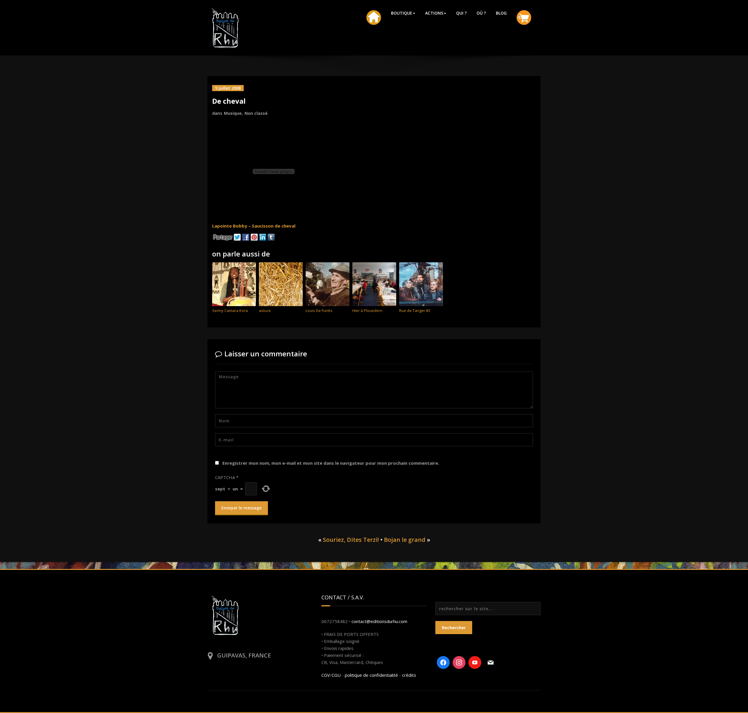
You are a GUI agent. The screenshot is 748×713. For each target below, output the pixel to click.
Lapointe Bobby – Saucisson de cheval (253, 226)
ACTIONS (434, 13)
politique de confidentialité (371, 675)
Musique (233, 113)
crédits (409, 675)
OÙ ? (481, 13)
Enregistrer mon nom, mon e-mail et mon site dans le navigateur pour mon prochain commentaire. (330, 463)
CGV (325, 675)
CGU (336, 675)
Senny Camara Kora (230, 310)
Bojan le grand (404, 540)
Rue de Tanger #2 (414, 310)
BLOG (501, 13)
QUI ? (461, 13)
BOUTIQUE (401, 13)
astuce (265, 310)
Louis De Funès (319, 310)
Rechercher (454, 627)
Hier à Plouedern (367, 310)
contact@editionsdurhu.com (379, 621)
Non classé (256, 113)
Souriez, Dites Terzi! (351, 540)
